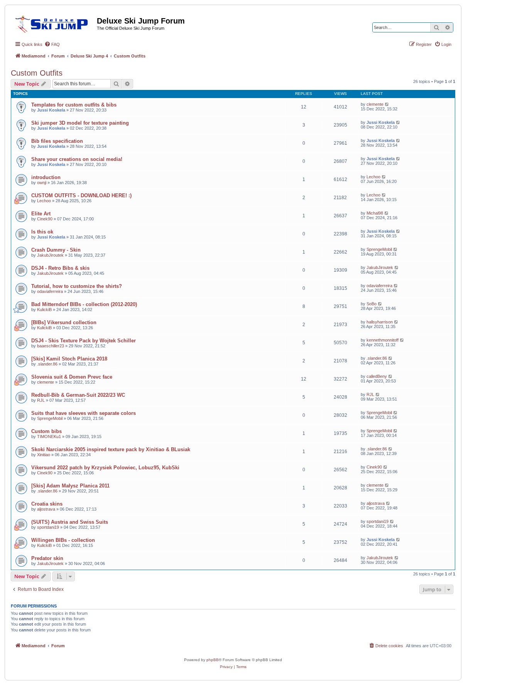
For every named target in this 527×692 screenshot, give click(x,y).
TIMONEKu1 (49, 436)
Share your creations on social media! (76, 159)
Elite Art (41, 214)
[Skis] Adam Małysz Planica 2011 (70, 486)
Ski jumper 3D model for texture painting (80, 123)
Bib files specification (57, 141)
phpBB (212, 660)
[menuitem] (52, 44)
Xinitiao (43, 454)
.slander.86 (47, 364)
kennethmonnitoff (383, 340)
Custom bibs (46, 431)
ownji (41, 182)
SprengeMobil (379, 249)
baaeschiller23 (50, 345)
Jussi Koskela (51, 110)
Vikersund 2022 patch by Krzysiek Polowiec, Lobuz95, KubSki (105, 467)
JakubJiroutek (50, 255)
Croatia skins (46, 504)
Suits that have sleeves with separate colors (83, 413)
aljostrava (46, 509)
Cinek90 (44, 219)
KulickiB (44, 309)
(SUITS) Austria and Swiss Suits (69, 522)
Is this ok (42, 232)
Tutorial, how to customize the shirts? (76, 286)
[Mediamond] (54, 23)
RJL (41, 400)
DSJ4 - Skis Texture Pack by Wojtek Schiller (83, 340)
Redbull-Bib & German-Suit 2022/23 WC (78, 395)
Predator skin (47, 558)
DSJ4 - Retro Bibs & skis (60, 268)
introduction (46, 177)
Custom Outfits (36, 73)
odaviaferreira (50, 291)
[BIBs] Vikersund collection (63, 322)
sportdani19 (48, 527)
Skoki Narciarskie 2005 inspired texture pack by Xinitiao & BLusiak (110, 449)
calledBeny (377, 376)
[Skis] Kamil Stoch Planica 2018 (69, 359)
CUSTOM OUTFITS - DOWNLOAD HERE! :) (81, 195)
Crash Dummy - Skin (56, 250)
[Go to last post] (387, 104)
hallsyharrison (380, 322)
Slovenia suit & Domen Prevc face (71, 377)
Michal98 (375, 213)
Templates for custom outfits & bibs (74, 105)
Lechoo (373, 176)
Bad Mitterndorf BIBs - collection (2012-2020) (84, 304)
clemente (375, 104)
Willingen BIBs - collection (63, 540)
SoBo (372, 303)
